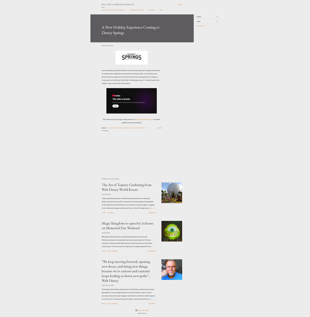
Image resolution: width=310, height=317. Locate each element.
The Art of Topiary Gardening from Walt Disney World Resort (127, 187)
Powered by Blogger (143, 310)
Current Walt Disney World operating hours (113, 10)
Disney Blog (151, 10)
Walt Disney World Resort (137, 128)
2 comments (111, 212)
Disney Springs (117, 128)
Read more (152, 212)
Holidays (126, 128)
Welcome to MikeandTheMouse (117, 4)
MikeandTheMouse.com (144, 119)
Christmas (109, 128)
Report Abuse (200, 25)
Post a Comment (112, 251)
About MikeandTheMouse (137, 10)
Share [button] (159, 128)
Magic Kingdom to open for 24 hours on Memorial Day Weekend (127, 225)
